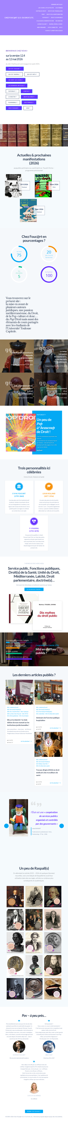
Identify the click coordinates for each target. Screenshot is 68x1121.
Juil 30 (39, 729)
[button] (6, 826)
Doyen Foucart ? (42, 24)
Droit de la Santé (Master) (55, 14)
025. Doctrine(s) (23, 716)
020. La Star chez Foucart (14, 713)
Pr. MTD (11, 740)
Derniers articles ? (57, 4)
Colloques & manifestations (45, 21)
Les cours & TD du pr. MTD (46, 7)
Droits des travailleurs (55, 11)
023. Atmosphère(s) (12, 716)
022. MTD (25, 713)
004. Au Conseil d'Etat (13, 711)
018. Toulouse (24, 711)
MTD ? (61, 27)
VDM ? (43, 14)
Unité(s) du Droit (41, 11)
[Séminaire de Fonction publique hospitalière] (48, 692)
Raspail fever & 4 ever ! (56, 24)
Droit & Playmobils (57, 17)
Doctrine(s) (59, 7)
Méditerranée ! (41, 27)
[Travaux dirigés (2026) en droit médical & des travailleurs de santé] (48, 744)
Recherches (59, 21)
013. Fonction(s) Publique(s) (44, 711)
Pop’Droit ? (45, 17)
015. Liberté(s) (40, 713)
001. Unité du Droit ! (13, 707)
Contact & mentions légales (54, 30)
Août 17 (11, 742)
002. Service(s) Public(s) (14, 709)
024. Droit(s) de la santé (52, 713)
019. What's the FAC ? (42, 764)
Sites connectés (53, 27)
